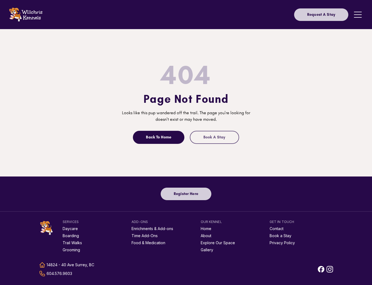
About (206, 235)
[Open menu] (358, 15)
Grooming (71, 249)
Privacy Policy (282, 242)
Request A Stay (321, 14)
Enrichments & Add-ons (152, 228)
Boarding (71, 235)
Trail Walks (72, 242)
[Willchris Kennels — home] (46, 228)
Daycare (70, 228)
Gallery (207, 249)
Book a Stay (280, 235)
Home (206, 228)
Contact (276, 228)
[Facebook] (321, 269)
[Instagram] (330, 269)
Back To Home (158, 137)
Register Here (193, 195)
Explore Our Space (218, 242)
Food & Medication (148, 242)
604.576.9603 (59, 273)
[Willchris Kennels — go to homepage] (26, 14)
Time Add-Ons (145, 235)
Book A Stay (214, 137)
